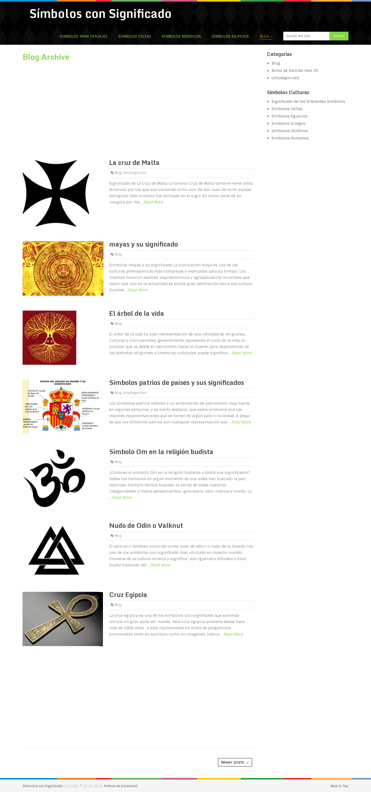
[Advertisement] (138, 107)
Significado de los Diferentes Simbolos (308, 101)
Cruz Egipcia (128, 594)
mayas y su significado (143, 244)
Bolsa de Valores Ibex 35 (295, 70)
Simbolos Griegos (289, 123)
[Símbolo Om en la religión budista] (63, 478)
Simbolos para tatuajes (84, 36)
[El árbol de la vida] (63, 338)
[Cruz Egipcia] (63, 619)
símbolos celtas (134, 36)
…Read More (152, 202)
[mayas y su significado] (63, 268)
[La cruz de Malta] (63, 193)
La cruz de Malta (134, 162)
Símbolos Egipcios (230, 36)
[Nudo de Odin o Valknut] (63, 550)
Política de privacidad (120, 786)
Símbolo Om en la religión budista (161, 451)
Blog (264, 36)
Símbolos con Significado (100, 13)
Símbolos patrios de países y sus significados (176, 382)
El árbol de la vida (136, 313)
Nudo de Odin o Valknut (146, 525)
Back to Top (339, 786)
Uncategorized (134, 173)
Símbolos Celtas (287, 108)
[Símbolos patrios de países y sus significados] (63, 407)
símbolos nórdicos (181, 36)
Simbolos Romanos (290, 138)
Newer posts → (235, 762)
